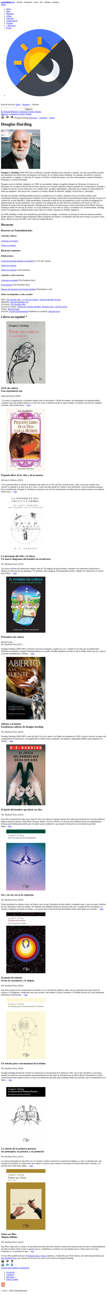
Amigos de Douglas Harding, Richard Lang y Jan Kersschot (42, 307)
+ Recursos (11, 25)
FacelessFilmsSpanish (18, 311)
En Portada (5, 112)
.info (8, 2)
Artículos (10, 18)
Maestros (10, 14)
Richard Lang (13, 309)
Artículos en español (9, 241)
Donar (8, 28)
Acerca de (10, 1272)
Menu (3, 4)
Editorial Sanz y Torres (37, 1256)
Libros (9, 16)
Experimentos (6, 285)
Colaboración (11, 21)
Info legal (10, 1277)
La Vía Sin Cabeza (30, 299)
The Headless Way (18, 304)
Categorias (23, 112)
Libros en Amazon (8, 265)
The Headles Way (14, 299)
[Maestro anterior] (7, 118)
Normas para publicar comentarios (15, 1268)
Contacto (10, 1275)
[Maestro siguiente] (12, 118)
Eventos (9, 23)
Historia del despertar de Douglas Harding (18, 289)
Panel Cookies (12, 1279)
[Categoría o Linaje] (2, 118)
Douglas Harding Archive (50, 299)
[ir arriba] (12, 1262)
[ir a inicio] (2, 1262)
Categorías (13, 114)
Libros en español (8, 245)
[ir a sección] (7, 1262)
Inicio (8, 9)
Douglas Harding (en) (19, 302)
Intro (8, 11)
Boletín (38, 112)
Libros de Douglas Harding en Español (17, 261)
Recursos (33, 118)
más (28, 405)
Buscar (29, 109)
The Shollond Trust (9, 1258)
